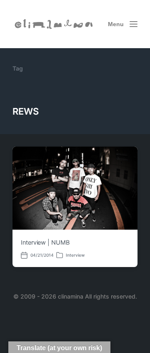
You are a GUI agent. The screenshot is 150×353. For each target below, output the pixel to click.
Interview (75, 254)
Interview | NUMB (45, 242)
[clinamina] (54, 24)
